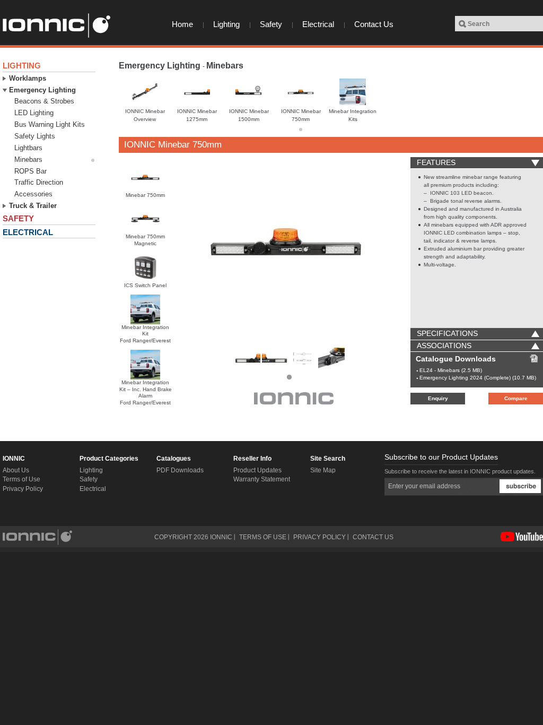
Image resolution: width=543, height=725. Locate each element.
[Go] (462, 24)
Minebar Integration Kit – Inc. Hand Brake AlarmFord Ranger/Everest (145, 392)
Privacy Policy (23, 489)
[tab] (476, 163)
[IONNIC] (56, 25)
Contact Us (373, 24)
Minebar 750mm (145, 195)
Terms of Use (21, 479)
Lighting (226, 24)
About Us (16, 470)
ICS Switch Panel (145, 285)
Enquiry (438, 398)
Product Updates (257, 470)
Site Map (323, 470)
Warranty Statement (261, 479)
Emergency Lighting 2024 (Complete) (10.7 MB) (477, 378)
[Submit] (520, 486)
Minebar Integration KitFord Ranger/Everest (145, 334)
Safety (271, 24)
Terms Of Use (262, 537)
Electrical (318, 24)
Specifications (447, 333)
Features (436, 162)
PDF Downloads (180, 470)
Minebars (224, 65)
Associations (444, 345)
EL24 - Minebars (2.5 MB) (450, 370)
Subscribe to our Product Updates (441, 457)
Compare (516, 398)
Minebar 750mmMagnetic (145, 240)
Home (182, 24)
